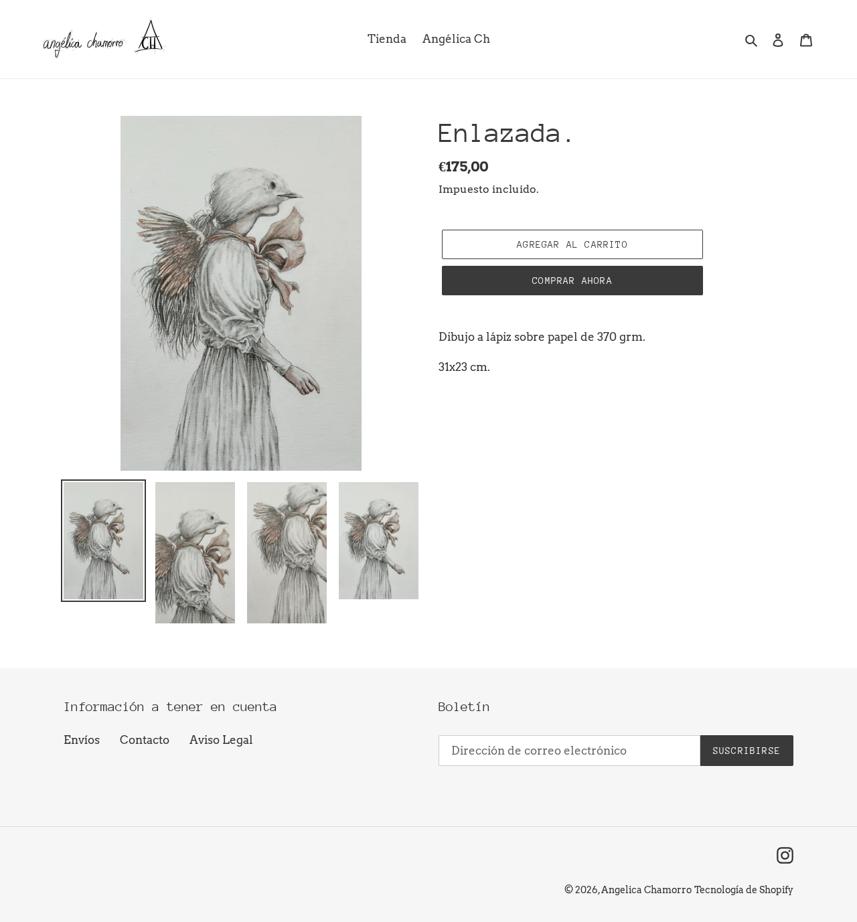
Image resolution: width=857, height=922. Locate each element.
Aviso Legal (221, 740)
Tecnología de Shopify (743, 890)
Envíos (82, 740)
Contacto (144, 740)
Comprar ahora (572, 280)
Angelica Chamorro (646, 890)
